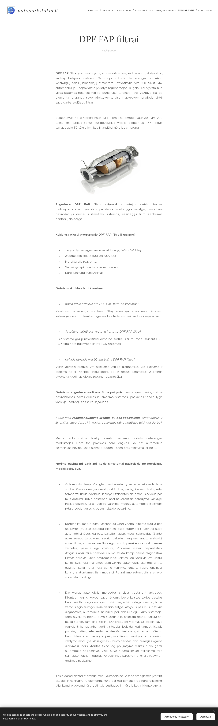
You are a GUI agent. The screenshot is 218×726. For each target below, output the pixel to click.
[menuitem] (94, 10)
